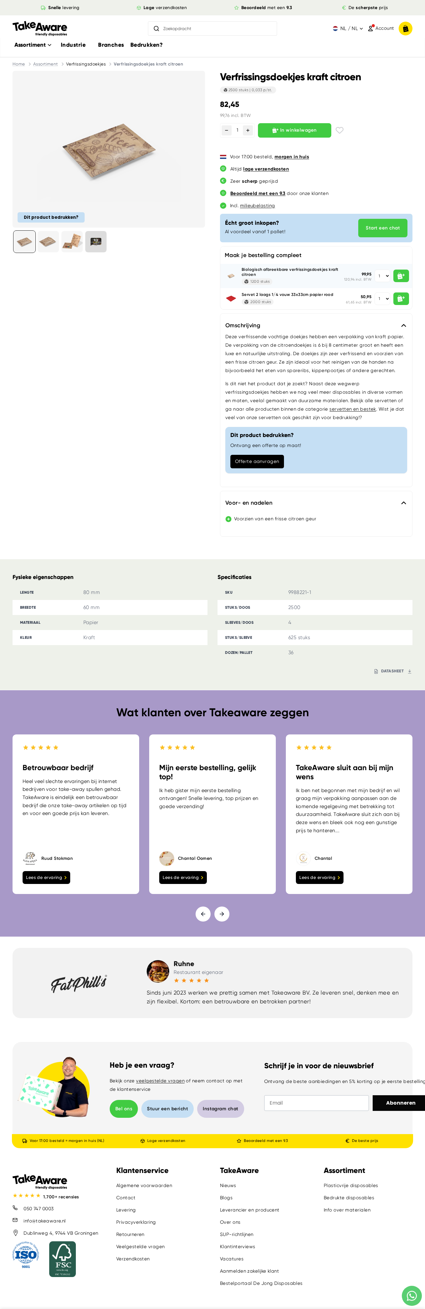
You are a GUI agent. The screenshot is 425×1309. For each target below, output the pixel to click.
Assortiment (45, 63)
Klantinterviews (237, 1246)
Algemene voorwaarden (144, 1185)
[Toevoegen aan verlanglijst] (339, 130)
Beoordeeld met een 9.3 (266, 1140)
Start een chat (383, 228)
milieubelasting (257, 205)
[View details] (96, 241)
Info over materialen (347, 1210)
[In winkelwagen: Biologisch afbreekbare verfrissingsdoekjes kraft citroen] (401, 276)
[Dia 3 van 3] (72, 241)
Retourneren (130, 1234)
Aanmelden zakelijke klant (249, 1271)
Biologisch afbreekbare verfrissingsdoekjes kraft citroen (290, 272)
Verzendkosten (133, 1259)
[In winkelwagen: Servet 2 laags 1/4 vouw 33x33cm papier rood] (401, 298)
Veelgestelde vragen (140, 1246)
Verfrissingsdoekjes (86, 63)
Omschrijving (242, 325)
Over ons (230, 1222)
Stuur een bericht (167, 1109)
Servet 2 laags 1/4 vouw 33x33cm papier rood (287, 294)
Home (19, 63)
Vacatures (232, 1259)
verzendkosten (165, 7)
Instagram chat (220, 1109)
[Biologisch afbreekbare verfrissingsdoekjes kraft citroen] (231, 275)
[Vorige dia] (203, 914)
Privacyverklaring (136, 1222)
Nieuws (228, 1185)
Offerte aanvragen (257, 461)
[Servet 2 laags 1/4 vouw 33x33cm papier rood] (231, 298)
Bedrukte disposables (349, 1198)
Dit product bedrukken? (51, 217)
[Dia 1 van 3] (24, 241)
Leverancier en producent (250, 1210)
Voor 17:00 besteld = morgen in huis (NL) (67, 1140)
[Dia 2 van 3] (48, 241)
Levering (126, 1210)
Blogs (226, 1198)
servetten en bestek (352, 409)
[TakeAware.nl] (40, 28)
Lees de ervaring (44, 877)
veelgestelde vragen (160, 1081)
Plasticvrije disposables (351, 1185)
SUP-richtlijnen (237, 1234)
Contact (125, 1198)
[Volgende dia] (221, 914)
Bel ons (123, 1109)
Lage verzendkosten (166, 1140)
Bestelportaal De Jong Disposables (261, 1283)
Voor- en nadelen (248, 502)
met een (266, 7)
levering (64, 7)
